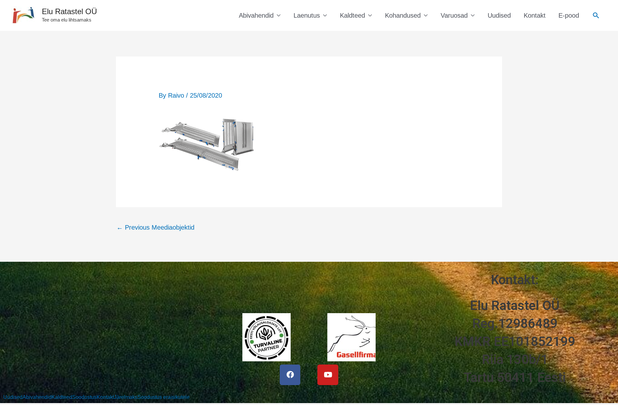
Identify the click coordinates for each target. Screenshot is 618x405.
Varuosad (454, 15)
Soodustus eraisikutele (163, 397)
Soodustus (84, 397)
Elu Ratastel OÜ (69, 11)
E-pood (568, 15)
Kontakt (535, 15)
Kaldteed (352, 15)
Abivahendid (256, 15)
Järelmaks (125, 397)
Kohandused (403, 15)
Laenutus (307, 15)
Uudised (499, 15)
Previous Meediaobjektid (155, 227)
